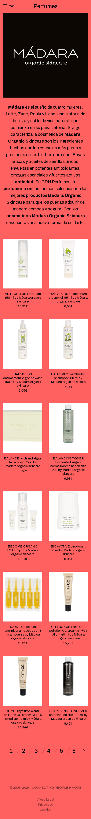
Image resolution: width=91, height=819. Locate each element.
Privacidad (45, 804)
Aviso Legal (45, 799)
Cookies (45, 809)
